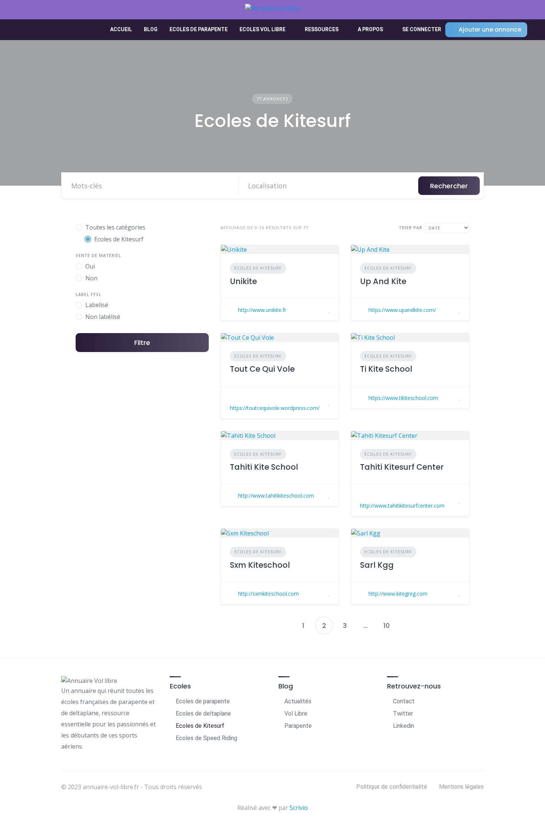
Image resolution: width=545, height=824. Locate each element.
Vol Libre (295, 713)
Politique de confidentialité (391, 786)
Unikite (243, 281)
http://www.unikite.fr (262, 309)
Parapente (298, 725)
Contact (403, 701)
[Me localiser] (405, 186)
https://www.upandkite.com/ (402, 309)
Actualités (297, 701)
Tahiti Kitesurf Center (402, 467)
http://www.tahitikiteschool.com (276, 495)
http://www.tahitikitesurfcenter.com (402, 505)
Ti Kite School (386, 369)
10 (386, 625)
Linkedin (403, 725)
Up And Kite (383, 281)
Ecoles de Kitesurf (258, 268)
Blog (151, 29)
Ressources (321, 29)
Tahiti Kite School (264, 467)
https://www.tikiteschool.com (403, 397)
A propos (370, 29)
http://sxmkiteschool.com (268, 593)
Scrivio (299, 808)
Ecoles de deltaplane (203, 713)
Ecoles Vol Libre (262, 29)
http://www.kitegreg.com (398, 593)
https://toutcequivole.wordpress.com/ (275, 407)
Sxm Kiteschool (260, 565)
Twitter (403, 713)
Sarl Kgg (377, 565)
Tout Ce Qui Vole (262, 369)
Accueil (121, 29)
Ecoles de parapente (198, 29)
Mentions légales (461, 786)
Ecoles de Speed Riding (206, 738)
